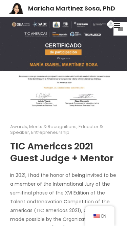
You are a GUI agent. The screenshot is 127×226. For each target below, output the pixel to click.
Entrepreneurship (50, 132)
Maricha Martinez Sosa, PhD (71, 8)
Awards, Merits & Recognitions (43, 126)
